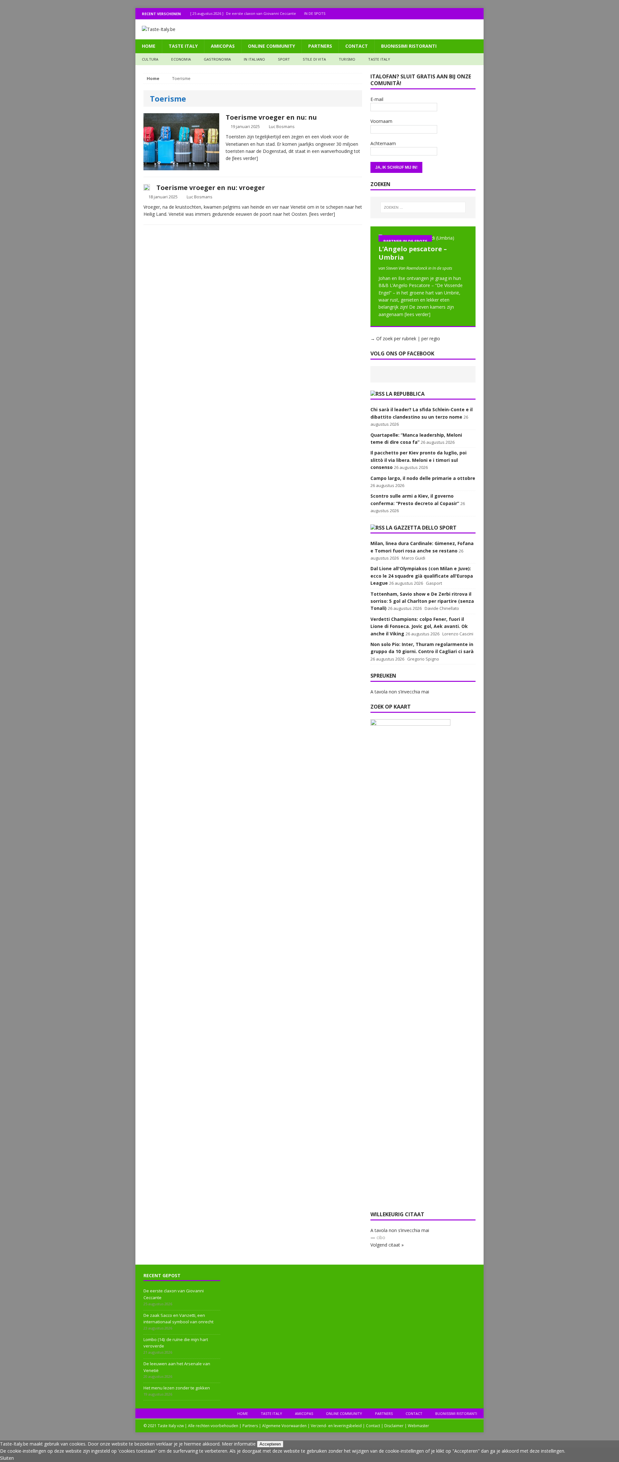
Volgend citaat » (387, 1245)
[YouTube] (478, 13)
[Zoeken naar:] (423, 207)
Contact (356, 46)
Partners (320, 46)
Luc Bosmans (282, 126)
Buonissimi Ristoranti (409, 46)
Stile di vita (314, 59)
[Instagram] (465, 13)
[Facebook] (452, 13)
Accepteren (270, 1444)
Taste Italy (183, 46)
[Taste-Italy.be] (309, 29)
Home (148, 46)
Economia (181, 59)
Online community (271, 46)
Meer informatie (239, 1444)
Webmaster (418, 1425)
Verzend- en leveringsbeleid (336, 1425)
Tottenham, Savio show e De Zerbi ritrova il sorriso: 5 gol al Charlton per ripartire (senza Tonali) (422, 601)
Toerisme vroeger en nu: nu (271, 117)
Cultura (150, 59)
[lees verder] (245, 158)
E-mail (376, 99)
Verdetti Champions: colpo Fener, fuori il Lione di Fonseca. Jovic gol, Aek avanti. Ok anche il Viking (419, 626)
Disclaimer (394, 1425)
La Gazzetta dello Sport (421, 527)
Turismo (347, 59)
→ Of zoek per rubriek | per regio (405, 338)
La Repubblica (405, 393)
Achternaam (383, 143)
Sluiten (7, 1458)
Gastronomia (217, 59)
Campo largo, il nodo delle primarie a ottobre (422, 478)
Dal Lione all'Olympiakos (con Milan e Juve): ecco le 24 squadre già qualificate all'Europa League (421, 575)
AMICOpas (223, 46)
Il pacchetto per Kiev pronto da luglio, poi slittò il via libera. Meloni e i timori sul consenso (418, 460)
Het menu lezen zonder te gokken (176, 1388)
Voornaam (381, 121)
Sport (284, 59)
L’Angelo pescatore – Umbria (412, 253)
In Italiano (254, 59)
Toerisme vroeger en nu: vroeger (210, 187)
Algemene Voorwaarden (284, 1425)
